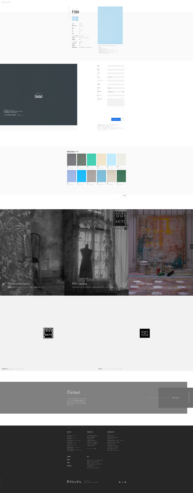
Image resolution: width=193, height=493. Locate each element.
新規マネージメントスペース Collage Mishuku (94, 464)
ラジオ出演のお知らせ (90, 466)
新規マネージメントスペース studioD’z (93, 462)
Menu (190, 2)
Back (123, 196)
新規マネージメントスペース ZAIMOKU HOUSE (95, 460)
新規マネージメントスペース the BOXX (93, 468)
